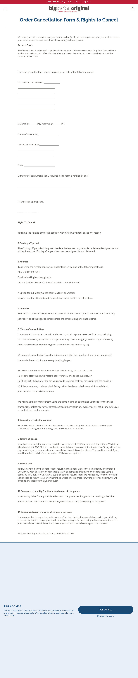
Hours (72, 2)
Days (64, 2)
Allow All (106, 610)
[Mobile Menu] (5, 8)
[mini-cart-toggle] (132, 9)
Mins (81, 2)
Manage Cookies (105, 616)
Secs (89, 2)
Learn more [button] (9, 615)
